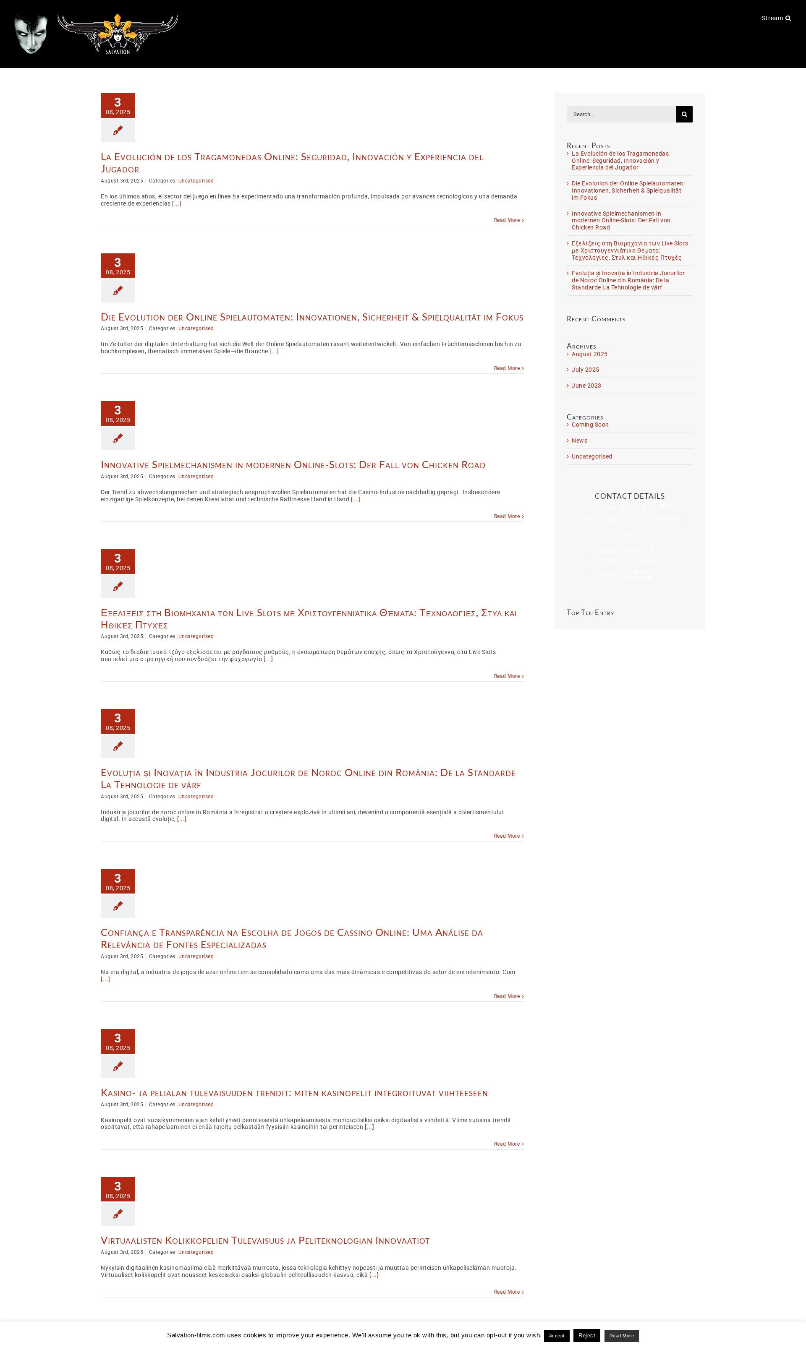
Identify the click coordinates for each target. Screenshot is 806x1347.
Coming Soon (590, 424)
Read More (507, 220)
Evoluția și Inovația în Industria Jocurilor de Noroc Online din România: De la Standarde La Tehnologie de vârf (308, 778)
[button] (788, 17)
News (579, 440)
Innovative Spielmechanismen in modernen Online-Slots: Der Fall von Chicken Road (293, 464)
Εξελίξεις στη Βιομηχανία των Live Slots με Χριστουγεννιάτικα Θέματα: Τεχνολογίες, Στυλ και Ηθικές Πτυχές (309, 618)
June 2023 (587, 385)
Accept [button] (557, 1335)
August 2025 (590, 354)
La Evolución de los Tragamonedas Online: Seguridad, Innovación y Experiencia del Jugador (292, 162)
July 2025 (585, 369)
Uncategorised (196, 181)
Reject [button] (586, 1335)
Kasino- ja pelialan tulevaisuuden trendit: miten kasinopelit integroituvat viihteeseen (294, 1092)
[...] (177, 203)
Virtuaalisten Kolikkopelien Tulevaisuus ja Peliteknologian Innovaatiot (265, 1240)
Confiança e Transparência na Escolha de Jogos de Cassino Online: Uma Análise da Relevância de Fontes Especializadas (292, 938)
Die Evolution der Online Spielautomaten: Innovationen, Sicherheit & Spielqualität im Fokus (312, 316)
